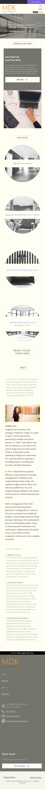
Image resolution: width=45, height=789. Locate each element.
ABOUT (5, 688)
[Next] (42, 26)
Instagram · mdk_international (17, 721)
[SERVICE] (39, 681)
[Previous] (3, 26)
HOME (4, 674)
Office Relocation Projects (22, 163)
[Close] (15, 33)
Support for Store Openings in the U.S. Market (22, 215)
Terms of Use (35, 778)
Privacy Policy (9, 777)
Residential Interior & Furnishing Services (22, 270)
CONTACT (6, 694)
